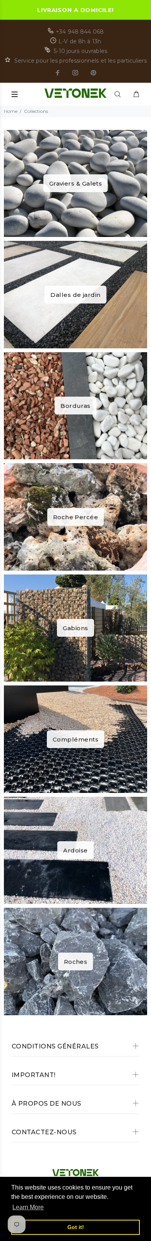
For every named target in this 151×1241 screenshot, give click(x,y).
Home (10, 111)
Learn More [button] (28, 1207)
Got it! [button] (75, 1227)
